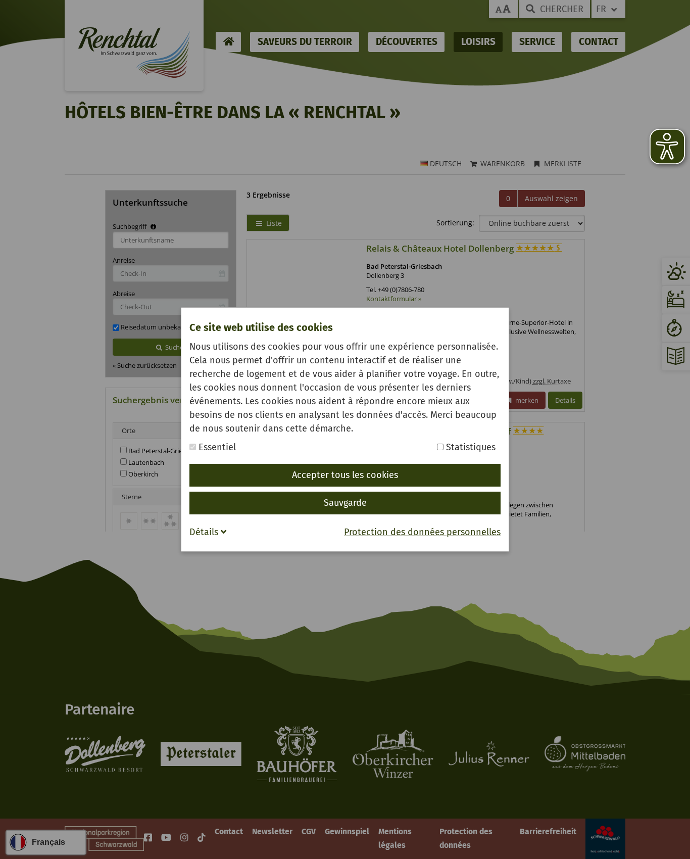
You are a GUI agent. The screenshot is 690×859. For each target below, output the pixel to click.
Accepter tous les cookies (345, 475)
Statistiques (469, 447)
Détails (205, 532)
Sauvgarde (345, 502)
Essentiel (216, 447)
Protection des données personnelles (422, 532)
